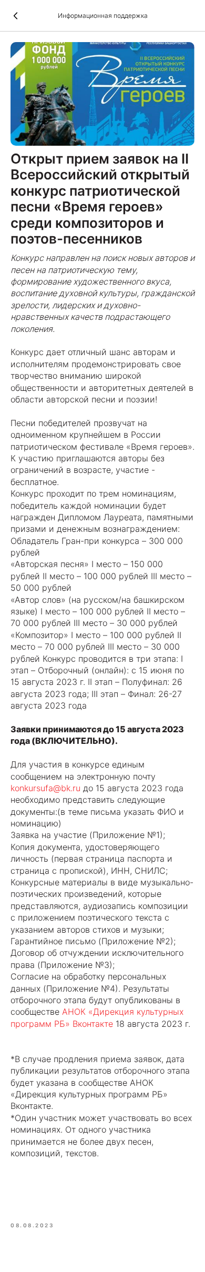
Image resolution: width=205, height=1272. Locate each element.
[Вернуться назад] (16, 16)
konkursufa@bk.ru (45, 788)
